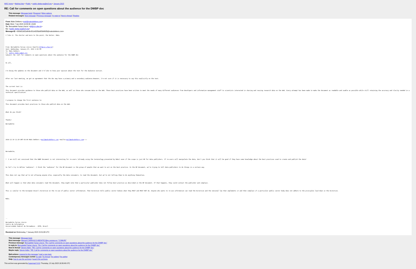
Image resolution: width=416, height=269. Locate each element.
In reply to (56, 16)
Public (28, 4)
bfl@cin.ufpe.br (35, 26)
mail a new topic (45, 254)
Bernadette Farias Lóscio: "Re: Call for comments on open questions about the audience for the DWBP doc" (66, 243)
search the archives (40, 259)
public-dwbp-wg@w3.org (42, 4)
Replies (76, 16)
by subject (55, 257)
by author (63, 257)
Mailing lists (19, 4)
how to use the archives (22, 259)
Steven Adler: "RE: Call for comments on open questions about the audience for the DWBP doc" (57, 248)
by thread (46, 257)
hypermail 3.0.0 (34, 263)
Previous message (44, 16)
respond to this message (28, 254)
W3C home (8, 4)
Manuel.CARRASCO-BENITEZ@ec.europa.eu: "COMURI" (44, 240)
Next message (30, 16)
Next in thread (66, 16)
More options (47, 13)
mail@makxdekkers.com (32, 22)
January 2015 (59, 4)
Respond (37, 13)
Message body (26, 13)
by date (39, 257)
